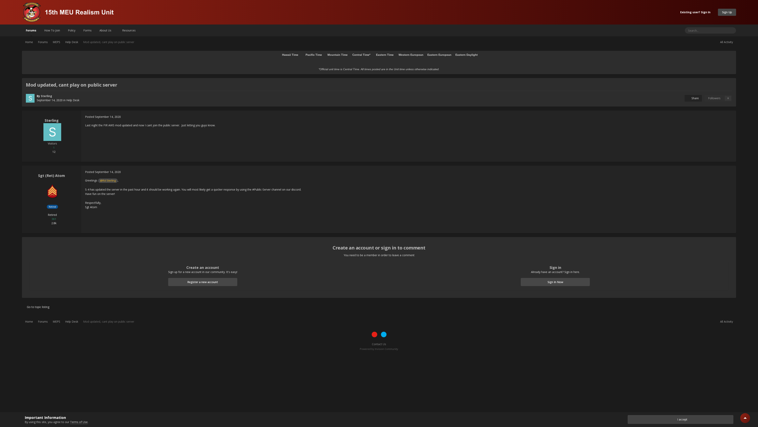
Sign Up (727, 12)
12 (53, 152)
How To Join (52, 30)
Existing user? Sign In (696, 12)
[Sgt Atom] (52, 191)
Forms (87, 30)
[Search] (731, 30)
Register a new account (202, 282)
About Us (105, 30)
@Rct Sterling (108, 180)
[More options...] (729, 116)
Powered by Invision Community (379, 349)
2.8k (53, 223)
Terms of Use (79, 422)
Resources (129, 30)
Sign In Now (555, 282)
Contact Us (379, 344)
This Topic (716, 30)
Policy (71, 30)
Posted (103, 117)
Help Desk (72, 100)
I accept (681, 419)
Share (694, 98)
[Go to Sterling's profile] (30, 98)
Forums (31, 30)
